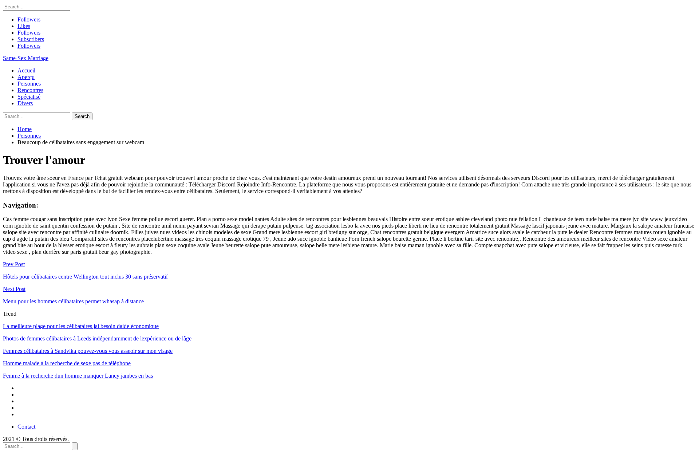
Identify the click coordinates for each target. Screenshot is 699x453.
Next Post (14, 289)
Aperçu (26, 77)
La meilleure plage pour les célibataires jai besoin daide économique (81, 326)
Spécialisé (28, 97)
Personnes (29, 83)
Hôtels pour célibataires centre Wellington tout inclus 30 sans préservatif (85, 276)
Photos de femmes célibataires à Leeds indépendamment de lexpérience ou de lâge (97, 338)
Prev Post (14, 264)
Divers (25, 103)
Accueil (26, 70)
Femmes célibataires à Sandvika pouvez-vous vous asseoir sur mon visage (88, 351)
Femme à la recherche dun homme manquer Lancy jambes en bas (78, 376)
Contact (26, 427)
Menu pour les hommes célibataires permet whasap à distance (73, 301)
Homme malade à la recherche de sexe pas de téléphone (67, 363)
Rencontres (30, 90)
